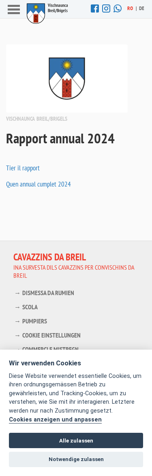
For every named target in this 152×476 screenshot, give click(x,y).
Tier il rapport (23, 168)
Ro (130, 8)
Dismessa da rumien (48, 293)
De (142, 8)
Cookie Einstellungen (51, 335)
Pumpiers (34, 321)
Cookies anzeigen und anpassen (55, 419)
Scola (30, 307)
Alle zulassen (76, 441)
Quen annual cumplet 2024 (38, 184)
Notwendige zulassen (76, 459)
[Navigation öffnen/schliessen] (14, 10)
